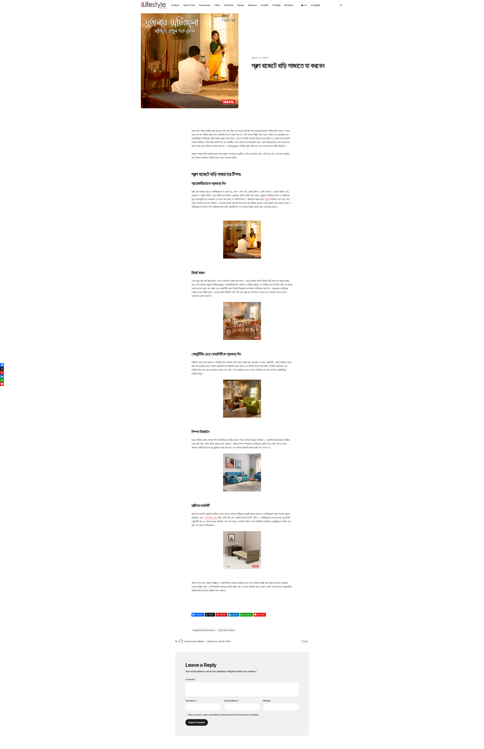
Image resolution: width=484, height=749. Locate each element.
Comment (190, 679)
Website (266, 700)
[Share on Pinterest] (2, 373)
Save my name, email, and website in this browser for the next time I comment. (223, 714)
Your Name (191, 700)
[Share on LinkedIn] (2, 376)
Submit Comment (196, 722)
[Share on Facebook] (2, 365)
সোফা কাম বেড (210, 517)
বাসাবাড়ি (304, 641)
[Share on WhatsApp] (2, 380)
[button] (340, 5)
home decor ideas (226, 630)
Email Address (231, 700)
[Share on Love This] (2, 384)
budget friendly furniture (203, 630)
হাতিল (267, 199)
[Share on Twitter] (2, 369)
